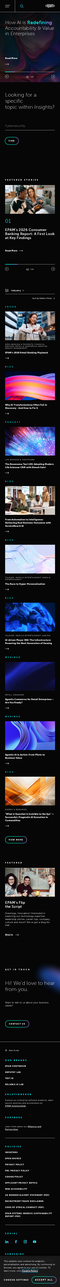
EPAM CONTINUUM (15, 1066)
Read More (11, 58)
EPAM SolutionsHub (15, 1106)
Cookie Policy (30, 1270)
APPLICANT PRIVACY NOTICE (21, 1183)
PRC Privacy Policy (17, 1171)
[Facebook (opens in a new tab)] (16, 1242)
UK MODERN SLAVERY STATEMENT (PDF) (27, 1195)
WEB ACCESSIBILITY (16, 1189)
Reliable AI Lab (14, 1084)
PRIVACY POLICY (14, 1164)
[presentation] (7, 76)
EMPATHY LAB (13, 1072)
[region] (30, 1271)
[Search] (22, 6)
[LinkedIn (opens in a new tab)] (7, 1242)
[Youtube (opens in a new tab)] (34, 1242)
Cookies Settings (16, 1280)
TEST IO (9, 1078)
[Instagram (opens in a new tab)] (25, 1242)
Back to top (14, 1050)
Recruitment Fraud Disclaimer (24, 1201)
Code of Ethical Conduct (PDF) (24, 1207)
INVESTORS (11, 1152)
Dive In (9, 934)
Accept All (44, 1279)
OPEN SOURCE (13, 1158)
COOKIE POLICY (14, 1177)
